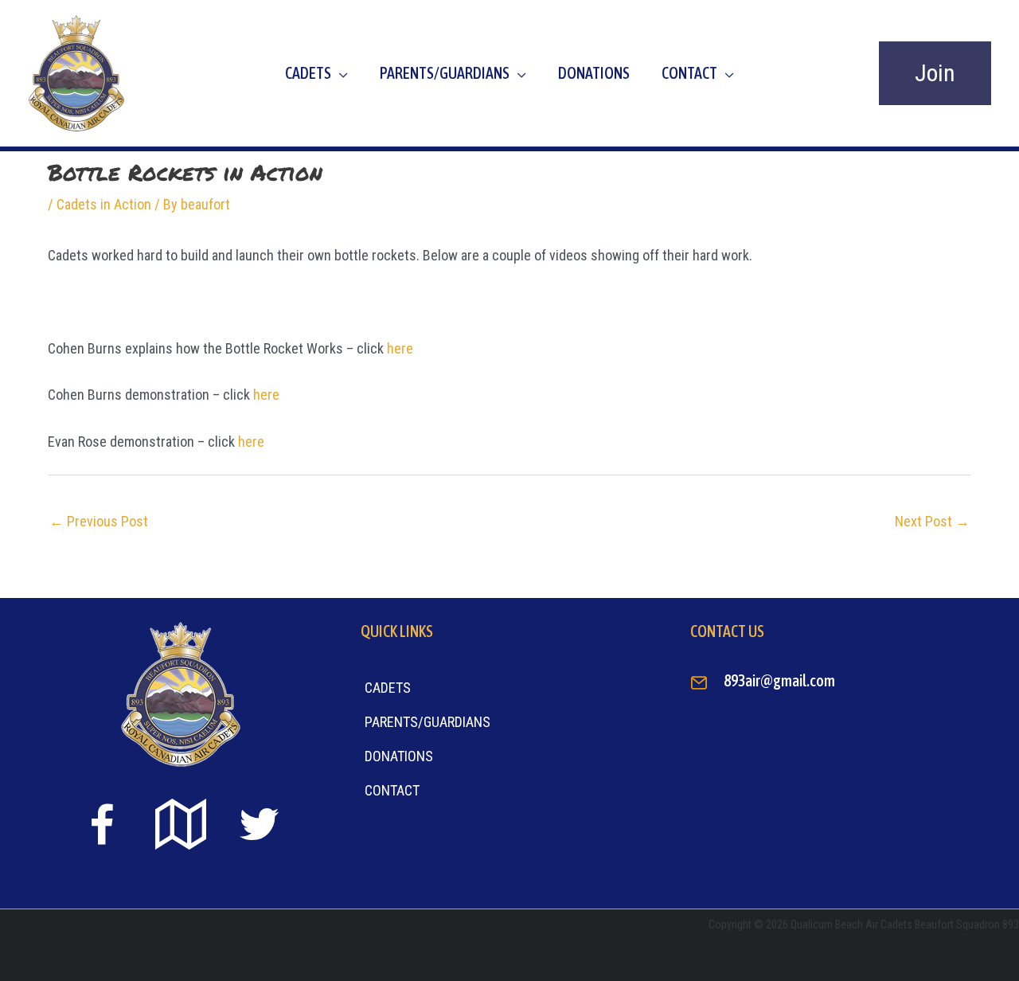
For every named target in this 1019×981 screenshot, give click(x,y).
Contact (689, 73)
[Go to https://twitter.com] (259, 824)
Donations (594, 73)
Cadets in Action (104, 204)
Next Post (932, 521)
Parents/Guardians (445, 73)
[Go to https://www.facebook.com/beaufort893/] (101, 828)
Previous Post (98, 521)
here (400, 348)
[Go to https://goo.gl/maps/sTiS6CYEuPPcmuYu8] (180, 826)
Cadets (308, 73)
